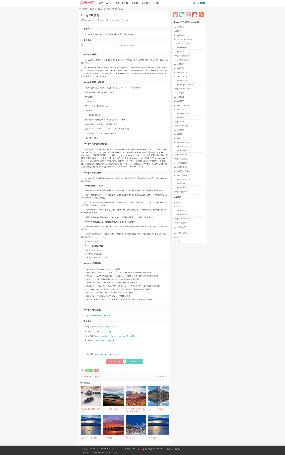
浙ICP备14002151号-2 (132, 449)
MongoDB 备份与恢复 (181, 113)
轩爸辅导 (108, 452)
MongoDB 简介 (179, 35)
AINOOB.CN (104, 449)
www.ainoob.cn (100, 354)
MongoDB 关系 (179, 138)
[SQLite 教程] (113, 425)
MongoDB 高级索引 (180, 159)
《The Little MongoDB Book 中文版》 (98, 315)
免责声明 (170, 449)
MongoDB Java (179, 121)
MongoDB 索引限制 (180, 163)
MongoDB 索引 (179, 97)
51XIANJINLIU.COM (98, 452)
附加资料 (177, 237)
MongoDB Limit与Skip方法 (183, 89)
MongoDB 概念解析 (180, 47)
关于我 (177, 449)
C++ (124, 60)
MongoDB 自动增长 (180, 192)
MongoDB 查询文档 (180, 76)
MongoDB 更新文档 (180, 68)
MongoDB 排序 (179, 93)
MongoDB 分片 (179, 109)
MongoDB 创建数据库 (181, 56)
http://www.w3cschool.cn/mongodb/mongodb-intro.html (115, 336)
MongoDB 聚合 (179, 101)
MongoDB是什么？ (180, 210)
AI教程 (116, 3)
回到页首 (177, 241)
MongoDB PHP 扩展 (181, 126)
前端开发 (145, 3)
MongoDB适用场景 (180, 223)
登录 (197, 3)
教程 (96, 370)
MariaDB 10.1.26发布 (92, 376)
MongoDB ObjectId (180, 167)
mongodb (89, 370)
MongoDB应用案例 (180, 227)
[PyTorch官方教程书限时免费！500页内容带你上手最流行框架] (136, 396)
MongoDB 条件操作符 (181, 80)
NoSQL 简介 (160, 376)
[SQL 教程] (136, 425)
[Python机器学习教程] (113, 396)
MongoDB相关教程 (180, 233)
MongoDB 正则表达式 (181, 179)
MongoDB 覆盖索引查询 (182, 146)
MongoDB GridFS (180, 183)
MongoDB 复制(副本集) (182, 105)
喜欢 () (117, 361)
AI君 (101, 20)
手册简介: (177, 202)
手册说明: (177, 206)
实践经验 (155, 3)
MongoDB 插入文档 (180, 64)
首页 (101, 3)
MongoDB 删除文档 (180, 72)
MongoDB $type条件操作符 (183, 84)
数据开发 (135, 3)
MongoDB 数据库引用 (181, 142)
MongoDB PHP (179, 130)
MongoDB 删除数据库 (181, 60)
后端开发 (125, 3)
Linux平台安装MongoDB (182, 43)
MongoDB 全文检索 (180, 175)
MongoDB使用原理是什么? (183, 218)
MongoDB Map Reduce (182, 171)
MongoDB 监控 (179, 117)
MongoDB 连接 (179, 51)
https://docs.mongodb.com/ (109, 331)
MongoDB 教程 (90, 15)
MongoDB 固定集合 (180, 187)
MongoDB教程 (89, 20)
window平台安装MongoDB (183, 39)
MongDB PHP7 (179, 134)
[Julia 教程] (158, 425)
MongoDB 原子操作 (180, 154)
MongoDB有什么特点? (181, 214)
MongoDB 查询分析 (180, 150)
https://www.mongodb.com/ (106, 326)
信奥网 (114, 452)
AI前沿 (108, 3)
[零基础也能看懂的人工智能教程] (91, 396)
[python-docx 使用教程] (158, 396)
